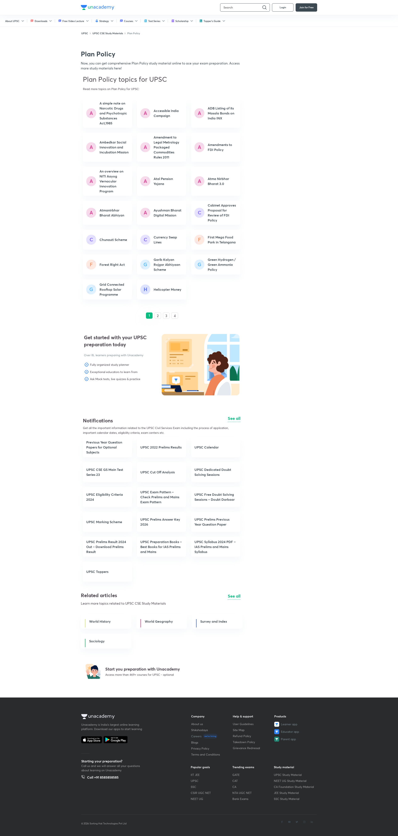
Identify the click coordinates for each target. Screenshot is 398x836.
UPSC (194, 781)
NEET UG (197, 799)
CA (234, 787)
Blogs (194, 742)
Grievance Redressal (246, 748)
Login (283, 7)
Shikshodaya (199, 730)
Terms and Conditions (205, 754)
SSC (193, 787)
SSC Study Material (286, 799)
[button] (104, 394)
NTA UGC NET (242, 793)
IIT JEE (195, 775)
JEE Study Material (286, 793)
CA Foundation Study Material (294, 787)
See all (234, 418)
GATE (236, 775)
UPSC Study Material (288, 775)
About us (197, 724)
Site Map (239, 730)
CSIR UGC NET (201, 793)
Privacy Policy (200, 748)
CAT (235, 781)
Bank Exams (240, 799)
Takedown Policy (244, 742)
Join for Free (306, 7)
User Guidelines (243, 724)
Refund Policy (242, 736)
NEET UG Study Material (290, 781)
